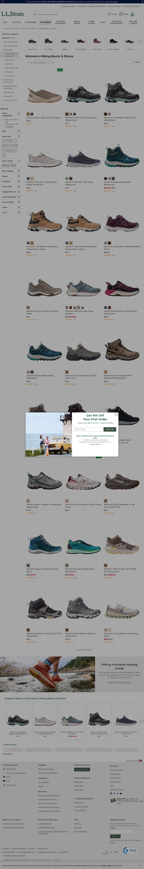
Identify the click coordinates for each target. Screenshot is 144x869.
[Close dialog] (116, 414)
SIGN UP (110, 429)
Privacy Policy (95, 444)
